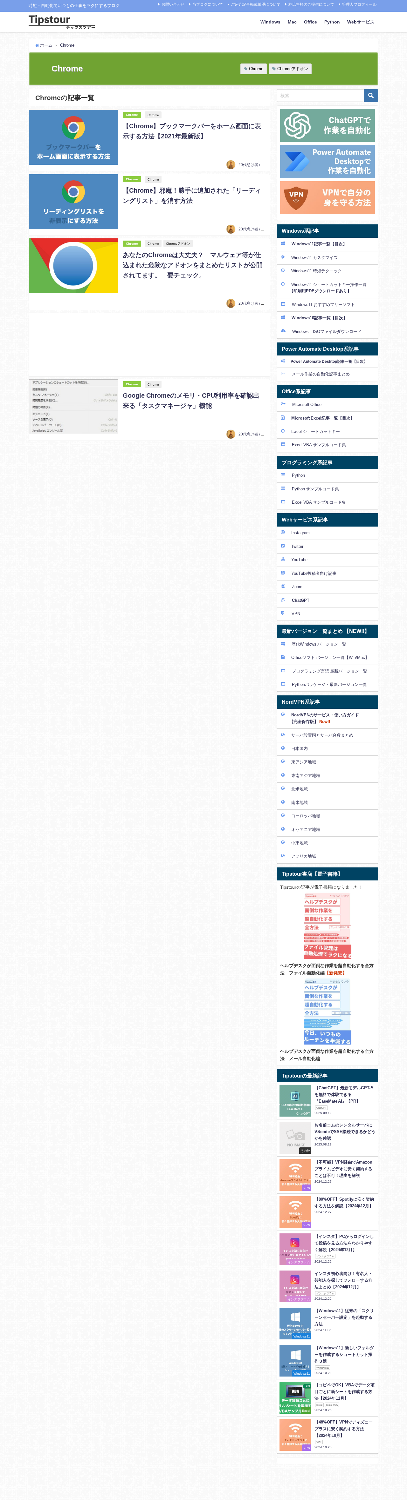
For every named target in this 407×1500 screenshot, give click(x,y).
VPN (295, 614)
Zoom (297, 587)
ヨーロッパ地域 (305, 816)
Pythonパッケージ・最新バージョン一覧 (329, 684)
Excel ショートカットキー (315, 431)
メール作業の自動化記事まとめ (321, 374)
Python (332, 22)
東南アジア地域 (305, 775)
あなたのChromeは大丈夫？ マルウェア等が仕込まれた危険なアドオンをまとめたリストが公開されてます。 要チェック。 (193, 265)
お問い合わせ (173, 4)
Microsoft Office (306, 404)
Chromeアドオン (292, 69)
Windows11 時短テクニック (316, 271)
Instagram (300, 533)
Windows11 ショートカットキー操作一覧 (324, 287)
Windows (270, 22)
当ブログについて (207, 4)
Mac (292, 22)
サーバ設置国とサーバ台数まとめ (322, 735)
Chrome (256, 69)
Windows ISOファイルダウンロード (327, 331)
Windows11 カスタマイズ (314, 258)
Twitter (297, 546)
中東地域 (299, 843)
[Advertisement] (149, 344)
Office (310, 22)
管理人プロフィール (359, 4)
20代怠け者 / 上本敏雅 (257, 165)
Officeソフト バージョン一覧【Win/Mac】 (330, 657)
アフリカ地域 (303, 856)
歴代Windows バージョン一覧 (319, 644)
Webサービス (361, 22)
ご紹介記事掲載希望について (255, 4)
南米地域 (299, 802)
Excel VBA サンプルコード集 (319, 445)
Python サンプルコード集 (315, 489)
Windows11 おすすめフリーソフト (323, 304)
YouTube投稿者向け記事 (313, 573)
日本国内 (299, 749)
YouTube (299, 560)
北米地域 (299, 789)
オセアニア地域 (305, 829)
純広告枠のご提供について (311, 4)
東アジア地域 (303, 762)
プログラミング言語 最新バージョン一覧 (329, 671)
